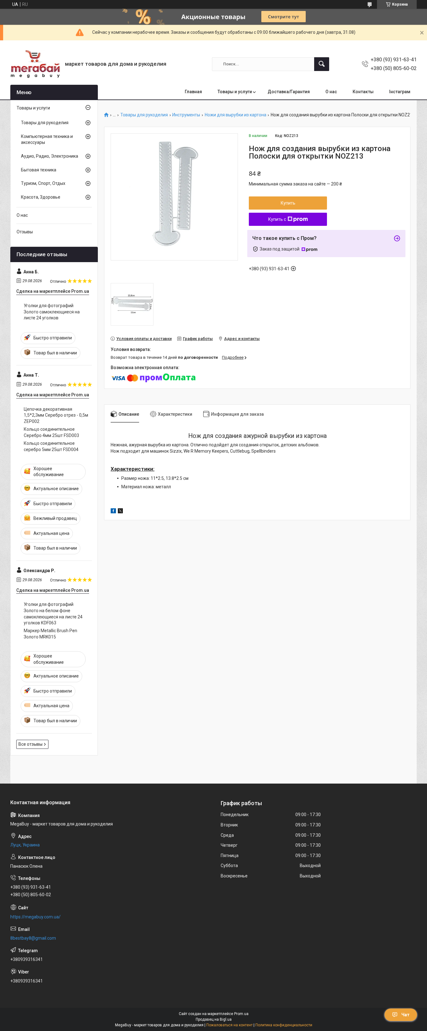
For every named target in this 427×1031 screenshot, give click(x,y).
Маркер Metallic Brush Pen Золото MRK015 (50, 633)
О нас (331, 91)
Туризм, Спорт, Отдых (43, 183)
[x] (120, 511)
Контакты (363, 91)
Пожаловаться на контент (229, 1025)
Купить (288, 203)
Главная (193, 91)
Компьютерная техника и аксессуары (47, 139)
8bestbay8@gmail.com (33, 938)
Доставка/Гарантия (289, 91)
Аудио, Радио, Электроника (49, 156)
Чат (405, 1014)
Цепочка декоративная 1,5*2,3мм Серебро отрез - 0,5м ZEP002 (56, 415)
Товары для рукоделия (144, 115)
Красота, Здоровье (40, 197)
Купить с (277, 219)
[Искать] (321, 64)
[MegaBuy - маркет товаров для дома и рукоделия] (35, 64)
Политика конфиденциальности (283, 1025)
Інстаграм (399, 91)
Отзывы (25, 231)
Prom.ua (241, 1014)
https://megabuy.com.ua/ (35, 916)
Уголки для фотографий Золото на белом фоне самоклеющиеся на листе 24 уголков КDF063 (53, 613)
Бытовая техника (38, 169)
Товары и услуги (235, 91)
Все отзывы (30, 744)
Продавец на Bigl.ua (214, 1019)
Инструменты (186, 115)
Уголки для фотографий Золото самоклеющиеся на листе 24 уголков (52, 311)
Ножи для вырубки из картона (235, 115)
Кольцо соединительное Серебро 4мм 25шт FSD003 (51, 432)
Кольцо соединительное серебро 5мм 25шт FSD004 (51, 446)
